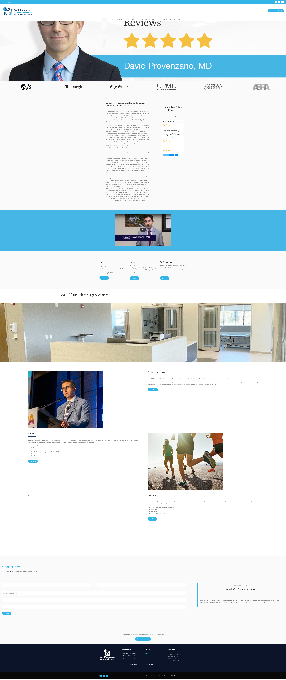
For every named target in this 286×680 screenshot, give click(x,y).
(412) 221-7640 (13, 2)
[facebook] (100, 676)
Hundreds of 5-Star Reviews (240, 589)
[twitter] (104, 676)
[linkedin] (107, 676)
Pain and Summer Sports (130, 664)
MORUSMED (173, 675)
